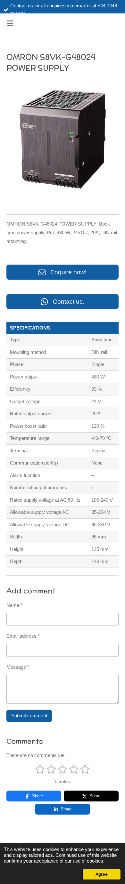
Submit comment (29, 715)
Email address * (23, 636)
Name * (14, 605)
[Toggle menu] (10, 23)
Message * (17, 667)
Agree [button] (102, 874)
